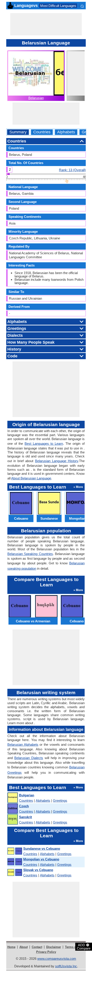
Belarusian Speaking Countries (30, 554)
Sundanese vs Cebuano (41, 848)
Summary (18, 132)
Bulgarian (26, 795)
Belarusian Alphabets (22, 744)
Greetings (60, 800)
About (23, 947)
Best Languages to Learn (44, 443)
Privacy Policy (46, 952)
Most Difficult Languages (58, 6)
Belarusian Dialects (28, 758)
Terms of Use (74, 947)
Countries (41, 132)
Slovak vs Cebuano (38, 870)
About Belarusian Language (31, 478)
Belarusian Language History (56, 461)
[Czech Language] (12, 808)
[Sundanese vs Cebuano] (14, 851)
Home (11, 947)
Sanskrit (25, 817)
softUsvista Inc (66, 966)
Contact (37, 947)
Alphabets (66, 132)
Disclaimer (53, 947)
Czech (24, 806)
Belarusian (36, 98)
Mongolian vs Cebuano (41, 859)
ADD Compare (83, 946)
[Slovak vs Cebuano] (14, 872)
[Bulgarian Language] (12, 797)
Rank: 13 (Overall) (72, 170)
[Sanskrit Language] (12, 819)
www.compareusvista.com (56, 958)
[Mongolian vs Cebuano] (14, 862)
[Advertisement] (46, 24)
